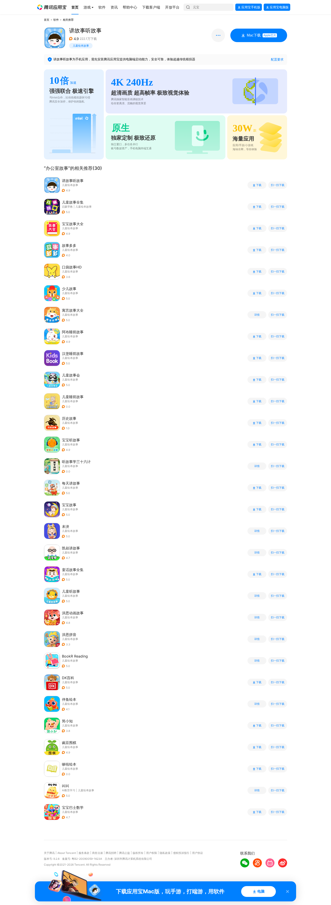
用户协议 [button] (197, 853)
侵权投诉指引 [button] (181, 853)
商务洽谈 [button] (97, 853)
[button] (51, 7)
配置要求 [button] (277, 59)
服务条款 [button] (84, 853)
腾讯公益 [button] (124, 853)
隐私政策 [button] (165, 853)
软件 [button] (56, 19)
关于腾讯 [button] (49, 853)
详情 (257, 314)
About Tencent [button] (66, 853)
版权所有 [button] (138, 853)
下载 (258, 185)
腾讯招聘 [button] (111, 853)
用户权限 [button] (151, 853)
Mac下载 (261, 35)
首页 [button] (46, 19)
